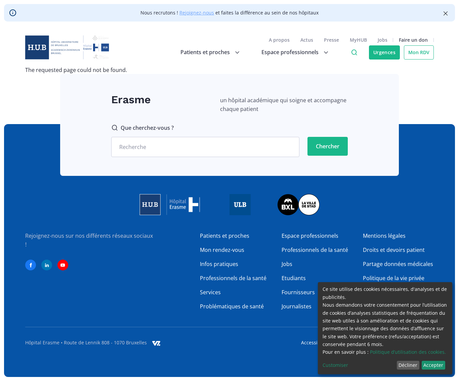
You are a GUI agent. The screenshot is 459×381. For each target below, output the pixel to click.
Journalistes (296, 306)
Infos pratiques (219, 264)
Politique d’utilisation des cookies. (408, 352)
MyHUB (358, 40)
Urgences (384, 52)
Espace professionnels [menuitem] (290, 52)
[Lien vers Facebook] (30, 265)
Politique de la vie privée (393, 278)
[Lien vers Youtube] (62, 265)
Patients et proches (224, 235)
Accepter (433, 365)
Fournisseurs (298, 292)
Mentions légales (384, 235)
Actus (306, 40)
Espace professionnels (310, 235)
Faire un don (413, 40)
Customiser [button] (335, 365)
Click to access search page (354, 52)
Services (210, 292)
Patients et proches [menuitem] (205, 52)
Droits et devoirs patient (394, 250)
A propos (279, 40)
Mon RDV (418, 52)
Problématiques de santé (232, 306)
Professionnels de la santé (233, 278)
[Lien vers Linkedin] (46, 265)
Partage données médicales (398, 264)
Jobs (382, 40)
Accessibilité (315, 342)
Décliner (408, 365)
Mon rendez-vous (222, 250)
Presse (331, 40)
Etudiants (294, 278)
